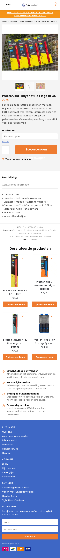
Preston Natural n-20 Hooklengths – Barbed (15, 343)
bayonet (19, 236)
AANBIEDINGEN (39, 15)
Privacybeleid (9, 440)
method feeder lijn (33, 236)
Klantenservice (10, 448)
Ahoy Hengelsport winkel (15, 487)
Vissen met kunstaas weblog (17, 491)
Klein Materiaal (26, 21)
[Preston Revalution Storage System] (44, 324)
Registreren (8, 476)
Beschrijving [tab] (9, 177)
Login (5, 463)
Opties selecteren (15, 304)
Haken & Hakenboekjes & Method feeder (37, 230)
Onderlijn (47, 236)
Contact (7, 452)
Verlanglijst (8, 472)
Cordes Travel (9, 495)
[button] (54, 28)
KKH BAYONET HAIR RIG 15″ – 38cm (15, 292)
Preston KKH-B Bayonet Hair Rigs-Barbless (44, 285)
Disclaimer (7, 444)
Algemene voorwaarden (15, 436)
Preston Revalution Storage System (44, 341)
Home (4, 21)
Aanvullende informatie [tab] (15, 184)
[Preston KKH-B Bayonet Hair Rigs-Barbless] (44, 266)
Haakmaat (8, 130)
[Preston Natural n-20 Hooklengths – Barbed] (15, 324)
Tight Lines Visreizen (13, 500)
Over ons (7, 431)
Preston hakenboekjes (30, 233)
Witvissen (14, 21)
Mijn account (9, 468)
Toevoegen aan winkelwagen (36, 151)
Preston (33, 239)
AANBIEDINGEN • (31, 12)
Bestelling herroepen (11, 543)
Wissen (5, 141)
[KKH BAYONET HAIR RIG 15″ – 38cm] (15, 270)
